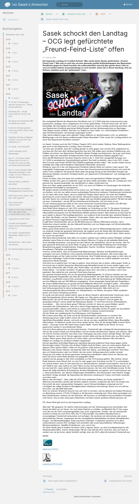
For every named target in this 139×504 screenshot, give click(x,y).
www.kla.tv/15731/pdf (52, 464)
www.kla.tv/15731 (50, 449)
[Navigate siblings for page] (110, 13)
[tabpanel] (87, 496)
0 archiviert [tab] (61, 489)
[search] (69, 4)
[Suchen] (59, 4)
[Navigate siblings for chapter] (90, 13)
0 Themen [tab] (48, 489)
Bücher (129, 4)
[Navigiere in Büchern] (57, 13)
